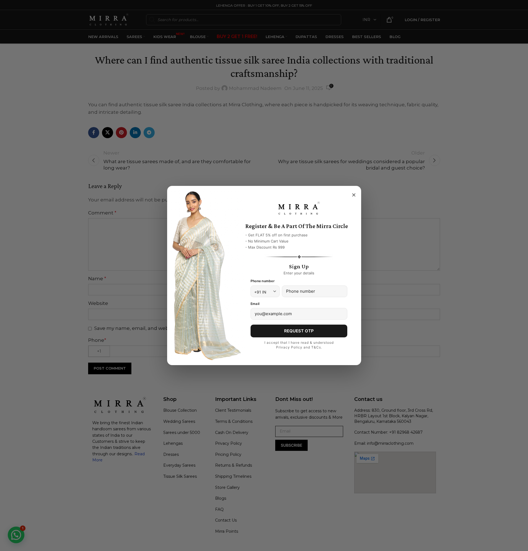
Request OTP (299, 330)
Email (255, 304)
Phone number (263, 281)
